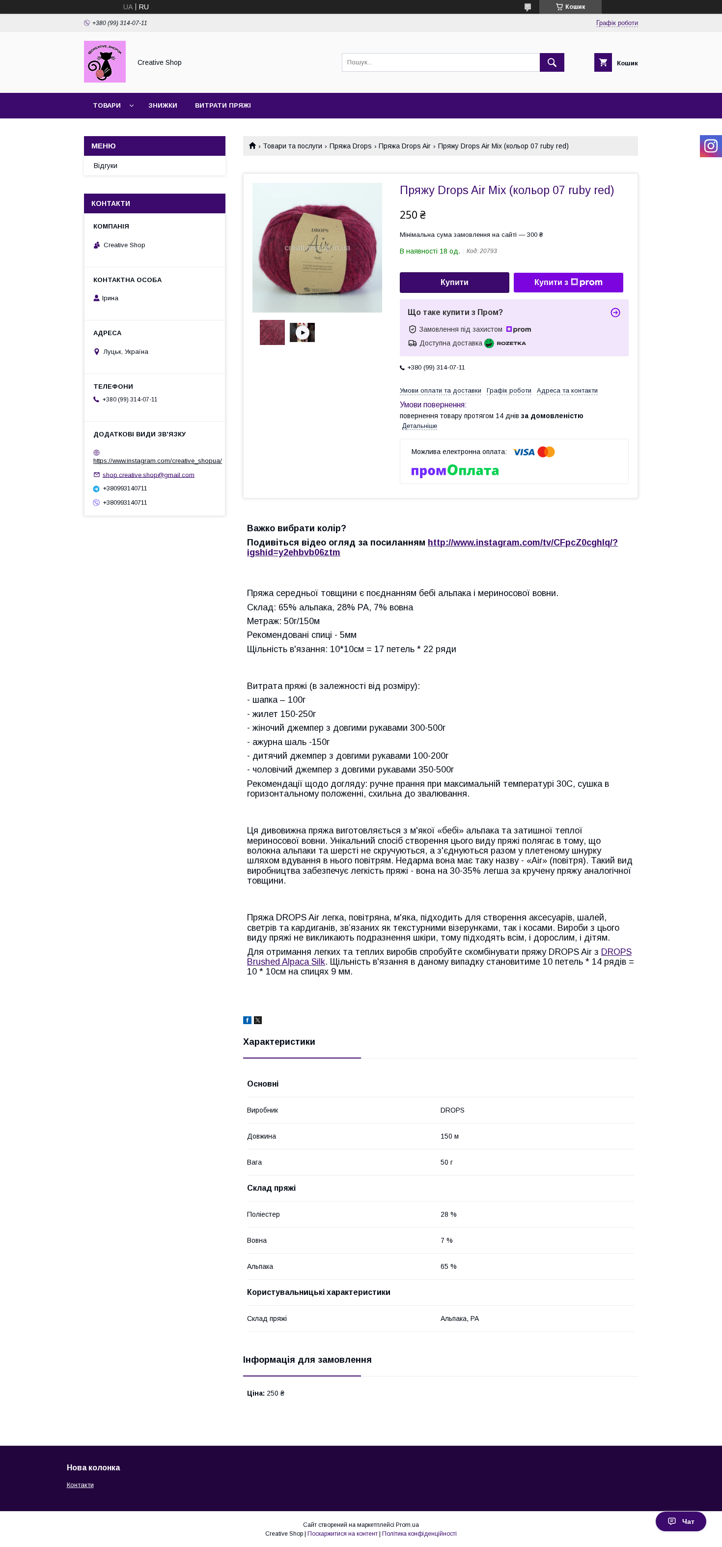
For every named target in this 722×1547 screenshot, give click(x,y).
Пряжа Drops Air (405, 146)
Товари (107, 105)
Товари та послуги (292, 146)
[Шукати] (552, 62)
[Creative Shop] (105, 80)
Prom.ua (407, 1524)
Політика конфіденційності (419, 1533)
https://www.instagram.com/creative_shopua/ (157, 460)
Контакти (80, 1485)
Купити (455, 282)
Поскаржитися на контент (342, 1533)
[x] (258, 1022)
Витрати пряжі (223, 105)
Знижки (162, 105)
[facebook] (247, 1022)
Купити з (551, 282)
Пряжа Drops (351, 146)
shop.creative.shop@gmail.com (148, 474)
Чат (688, 1521)
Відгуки (105, 166)
